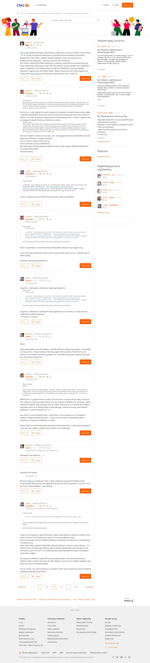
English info (45, 653)
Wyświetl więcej (103, 213)
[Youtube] (121, 657)
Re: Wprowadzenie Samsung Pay (112, 116)
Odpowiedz (85, 78)
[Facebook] (113, 657)
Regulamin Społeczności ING (26, 599)
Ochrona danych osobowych (76, 653)
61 (47, 587)
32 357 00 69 (112, 647)
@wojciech (31, 481)
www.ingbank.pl (36, 74)
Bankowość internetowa (55, 13)
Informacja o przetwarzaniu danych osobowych (54, 599)
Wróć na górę (75, 610)
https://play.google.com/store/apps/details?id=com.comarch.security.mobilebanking (48, 187)
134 (76, 587)
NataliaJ (29, 43)
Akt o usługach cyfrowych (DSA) (84, 599)
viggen (28, 171)
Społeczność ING (17, 13)
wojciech (29, 91)
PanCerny (29, 334)
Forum (106, 5)
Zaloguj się (127, 5)
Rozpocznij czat (113, 643)
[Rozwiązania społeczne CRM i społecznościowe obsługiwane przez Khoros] (128, 600)
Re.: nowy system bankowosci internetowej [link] (77, 13)
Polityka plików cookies (98, 653)
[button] (22, 78)
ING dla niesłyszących (30, 653)
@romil (22, 53)
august (28, 278)
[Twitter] (117, 657)
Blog (116, 5)
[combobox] (75, 20)
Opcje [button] (38, 79)
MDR (61, 653)
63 (62, 587)
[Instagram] (125, 657)
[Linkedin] (129, 657)
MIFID (54, 653)
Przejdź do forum (103, 142)
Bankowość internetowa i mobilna (36, 13)
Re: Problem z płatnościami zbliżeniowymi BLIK (109, 51)
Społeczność (42, 5)
